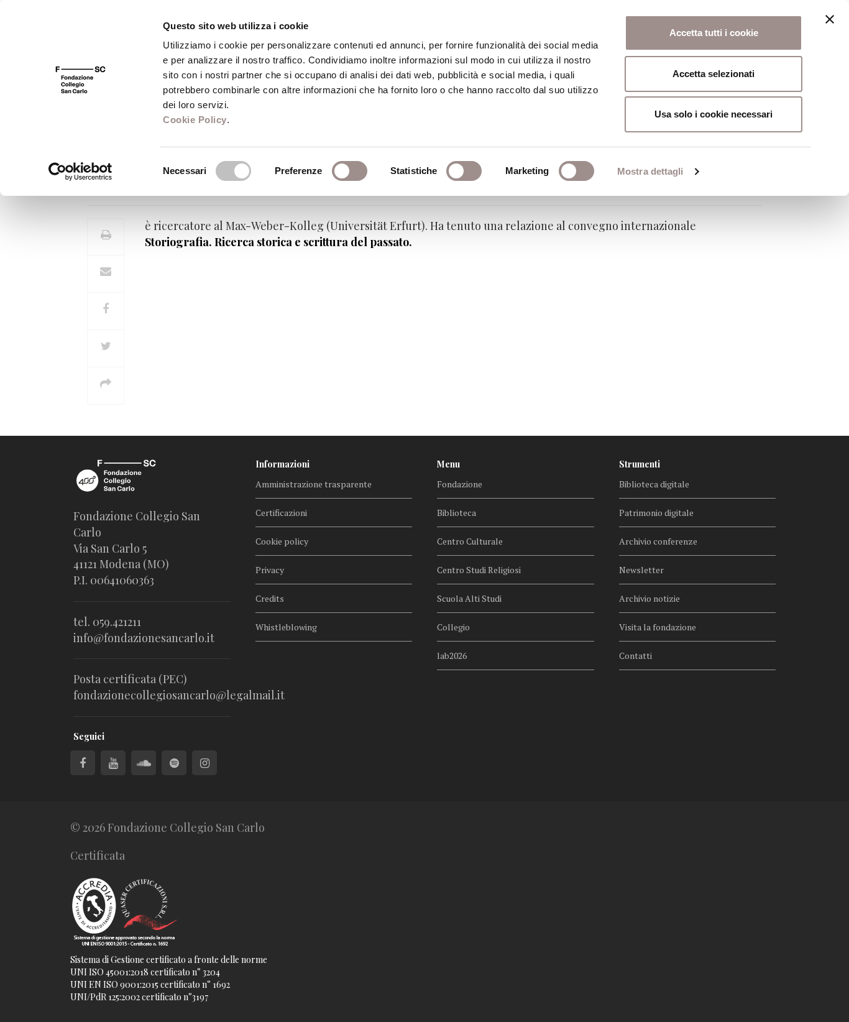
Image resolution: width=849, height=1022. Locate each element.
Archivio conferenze (658, 541)
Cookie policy (281, 541)
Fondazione (459, 484)
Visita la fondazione (657, 627)
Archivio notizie (649, 598)
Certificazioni (281, 512)
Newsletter (641, 570)
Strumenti (639, 464)
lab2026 (452, 655)
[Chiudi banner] (829, 19)
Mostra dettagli (650, 171)
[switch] (349, 171)
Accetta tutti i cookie (713, 32)
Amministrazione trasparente (313, 484)
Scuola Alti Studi (469, 598)
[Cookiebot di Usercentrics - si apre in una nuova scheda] (80, 171)
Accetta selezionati (713, 73)
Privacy (269, 570)
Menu (448, 464)
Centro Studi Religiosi (479, 570)
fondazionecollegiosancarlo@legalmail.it (179, 695)
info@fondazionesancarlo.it (143, 637)
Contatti (635, 655)
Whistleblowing (286, 627)
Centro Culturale (470, 541)
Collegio (453, 627)
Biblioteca (456, 512)
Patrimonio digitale (656, 512)
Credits (269, 598)
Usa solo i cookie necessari (713, 114)
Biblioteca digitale (654, 484)
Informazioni (282, 464)
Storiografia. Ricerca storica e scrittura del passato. (278, 241)
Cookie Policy (195, 119)
